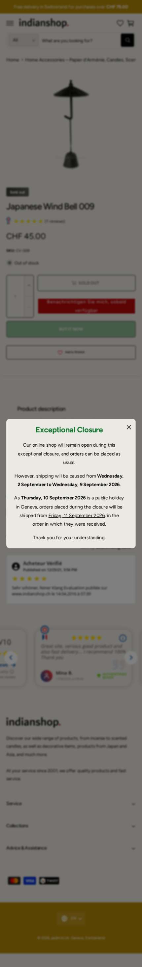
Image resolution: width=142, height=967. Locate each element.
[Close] (129, 427)
